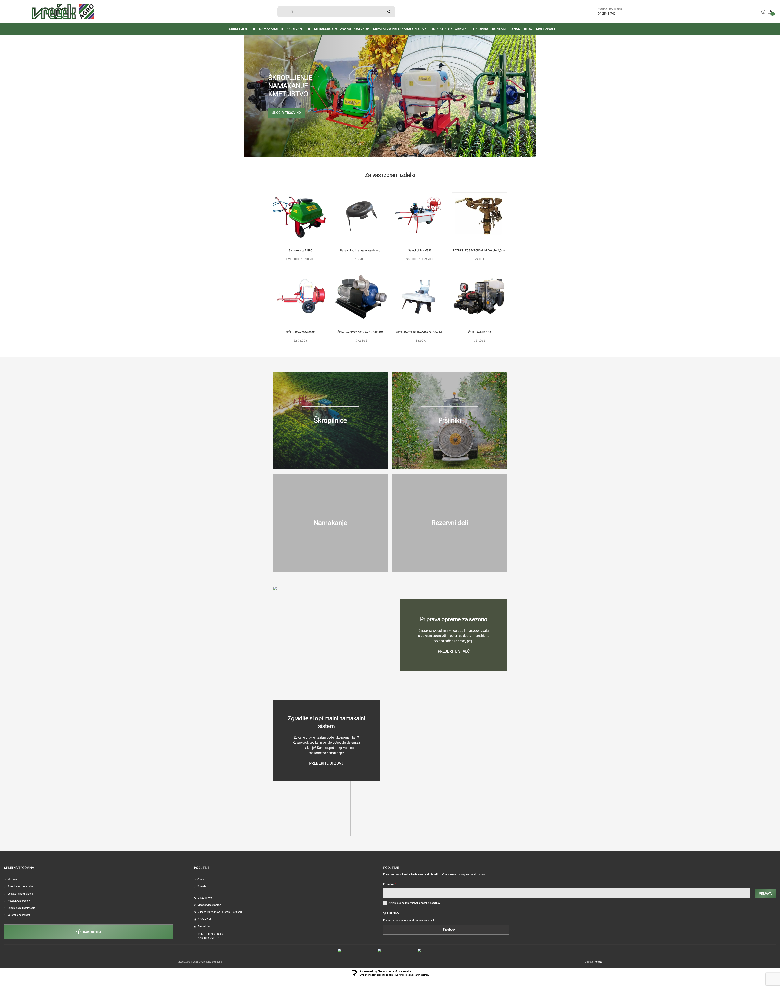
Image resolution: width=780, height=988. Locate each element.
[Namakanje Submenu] (282, 29)
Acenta (598, 961)
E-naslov (389, 884)
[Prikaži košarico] (769, 11)
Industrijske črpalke (450, 29)
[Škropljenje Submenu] (254, 29)
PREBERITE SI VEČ (454, 651)
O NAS (515, 29)
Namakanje (269, 29)
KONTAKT (499, 29)
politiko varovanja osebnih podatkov (421, 903)
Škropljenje (239, 29)
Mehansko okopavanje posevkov (341, 29)
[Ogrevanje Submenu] (309, 29)
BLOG (528, 29)
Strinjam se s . (414, 903)
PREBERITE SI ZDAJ (326, 763)
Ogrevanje (296, 29)
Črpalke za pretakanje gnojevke (400, 29)
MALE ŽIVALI (545, 29)
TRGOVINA (480, 29)
